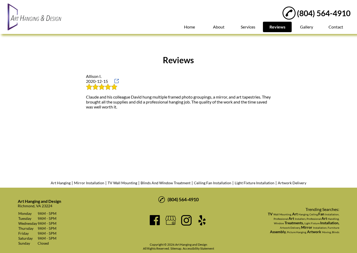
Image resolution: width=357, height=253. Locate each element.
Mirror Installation (89, 183)
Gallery (306, 26)
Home (189, 26)
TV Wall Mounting (122, 183)
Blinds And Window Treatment (166, 183)
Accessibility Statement (198, 248)
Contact (336, 26)
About (218, 26)
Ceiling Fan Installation (212, 183)
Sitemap (175, 248)
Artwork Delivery (292, 183)
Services (248, 26)
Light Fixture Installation (254, 183)
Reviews (277, 26)
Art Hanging (61, 183)
